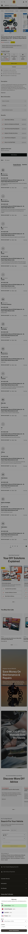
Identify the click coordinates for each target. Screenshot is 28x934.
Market (2, 919)
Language (3, 924)
